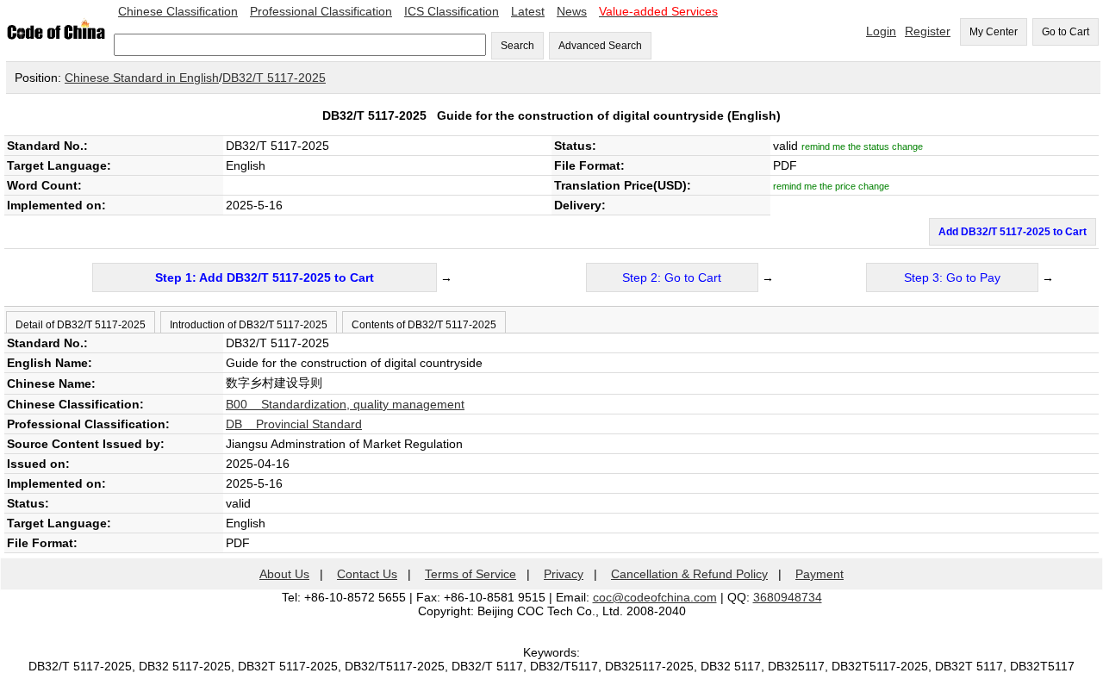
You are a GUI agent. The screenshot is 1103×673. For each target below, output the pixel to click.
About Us (284, 574)
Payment (819, 574)
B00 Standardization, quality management (345, 404)
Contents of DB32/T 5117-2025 (424, 325)
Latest (528, 11)
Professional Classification (321, 11)
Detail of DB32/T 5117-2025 (81, 325)
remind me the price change (831, 186)
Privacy (563, 574)
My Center (993, 32)
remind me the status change (862, 146)
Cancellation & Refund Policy (689, 574)
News (572, 11)
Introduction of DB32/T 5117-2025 (248, 325)
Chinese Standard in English (142, 77)
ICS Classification (451, 11)
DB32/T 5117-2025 (274, 77)
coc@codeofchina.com (655, 597)
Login (881, 31)
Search (517, 46)
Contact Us (367, 574)
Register (927, 31)
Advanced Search (600, 46)
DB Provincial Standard (294, 424)
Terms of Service (470, 574)
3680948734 (787, 597)
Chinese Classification (178, 11)
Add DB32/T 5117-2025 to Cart (1012, 232)
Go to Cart (1065, 32)
